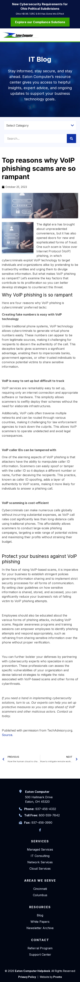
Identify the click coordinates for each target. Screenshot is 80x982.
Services (40, 841)
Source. (7, 735)
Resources (40, 907)
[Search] (71, 138)
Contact (40, 940)
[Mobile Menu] (75, 35)
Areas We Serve (40, 880)
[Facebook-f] (40, 830)
